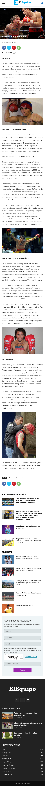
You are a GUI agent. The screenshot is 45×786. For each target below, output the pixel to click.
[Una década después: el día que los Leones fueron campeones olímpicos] (8, 502)
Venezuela (25, 478)
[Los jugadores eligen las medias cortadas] (7, 735)
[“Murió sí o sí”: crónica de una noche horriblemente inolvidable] (8, 571)
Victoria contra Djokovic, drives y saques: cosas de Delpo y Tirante (27, 557)
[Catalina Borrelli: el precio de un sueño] (8, 529)
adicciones (11, 478)
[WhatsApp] (19, 48)
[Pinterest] (14, 48)
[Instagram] (22, 700)
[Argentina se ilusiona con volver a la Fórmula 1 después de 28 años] (8, 542)
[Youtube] (28, 700)
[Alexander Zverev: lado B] (8, 608)
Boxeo (18, 478)
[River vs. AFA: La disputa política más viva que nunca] (8, 596)
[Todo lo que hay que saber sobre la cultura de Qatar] (7, 715)
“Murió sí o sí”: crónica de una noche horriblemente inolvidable (28, 569)
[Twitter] (9, 48)
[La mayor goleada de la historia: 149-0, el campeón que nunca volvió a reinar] (8, 584)
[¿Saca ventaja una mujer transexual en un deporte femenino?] (7, 725)
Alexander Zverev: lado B (24, 605)
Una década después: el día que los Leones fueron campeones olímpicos (27, 501)
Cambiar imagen (31, 656)
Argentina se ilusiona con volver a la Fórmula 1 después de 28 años (28, 541)
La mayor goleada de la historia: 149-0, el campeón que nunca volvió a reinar (28, 583)
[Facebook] (4, 48)
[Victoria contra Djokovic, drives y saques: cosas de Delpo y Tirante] (8, 559)
